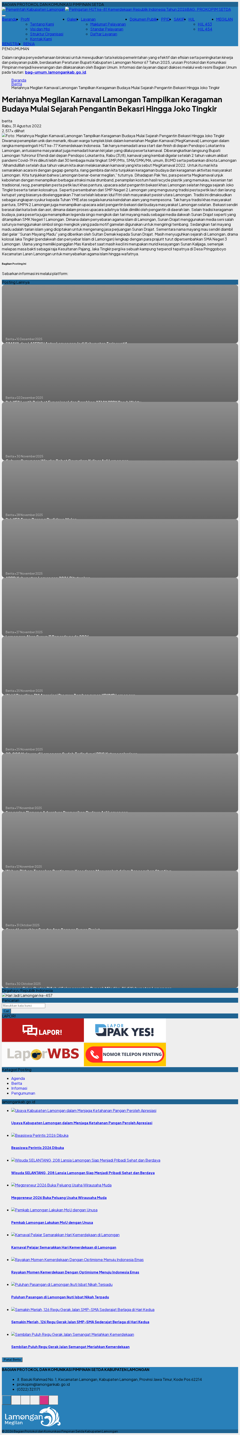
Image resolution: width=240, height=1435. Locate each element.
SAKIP (179, 19)
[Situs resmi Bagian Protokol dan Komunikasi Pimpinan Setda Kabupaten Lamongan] (6, 1402)
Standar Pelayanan (106, 28)
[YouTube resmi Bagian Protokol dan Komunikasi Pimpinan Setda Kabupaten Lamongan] (53, 1402)
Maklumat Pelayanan (108, 24)
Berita (16, 84)
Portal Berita (12, 1359)
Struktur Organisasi (46, 33)
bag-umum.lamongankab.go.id (55, 72)
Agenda (18, 1078)
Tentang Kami (42, 24)
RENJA (29, 43)
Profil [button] (25, 19)
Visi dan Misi (40, 28)
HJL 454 (205, 28)
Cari (6, 1011)
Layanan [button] (88, 19)
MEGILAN (224, 19)
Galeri (72, 19)
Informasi (19, 1088)
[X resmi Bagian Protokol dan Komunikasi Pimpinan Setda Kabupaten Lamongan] (34, 1402)
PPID (165, 19)
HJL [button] (191, 19)
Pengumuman (23, 1093)
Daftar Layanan (103, 33)
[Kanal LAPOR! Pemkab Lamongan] (16, 1402)
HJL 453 (205, 24)
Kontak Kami (41, 38)
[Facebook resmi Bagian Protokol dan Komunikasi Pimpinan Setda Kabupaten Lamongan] (25, 1402)
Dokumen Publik (143, 19)
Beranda (9, 19)
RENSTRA (10, 43)
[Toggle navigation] (4, 15)
